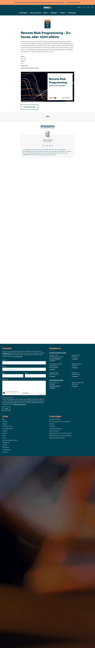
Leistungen (23, 13)
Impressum (5, 452)
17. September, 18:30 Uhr (73, 2)
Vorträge (4, 421)
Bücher (4, 437)
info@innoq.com (6, 353)
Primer (4, 435)
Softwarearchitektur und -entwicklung (59, 421)
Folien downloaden (29, 107)
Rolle (3, 373)
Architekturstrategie (54, 419)
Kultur (45, 13)
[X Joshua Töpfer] (43, 146)
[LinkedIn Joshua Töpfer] (47, 146)
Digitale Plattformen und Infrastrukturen (60, 433)
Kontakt (79, 7)
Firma (26, 373)
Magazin (54, 13)
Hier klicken (25, 393)
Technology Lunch (7, 426)
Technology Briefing (7, 428)
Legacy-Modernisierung (55, 428)
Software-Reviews (54, 430)
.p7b (17, 356)
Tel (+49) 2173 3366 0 (55, 358)
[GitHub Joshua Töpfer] (49, 146)
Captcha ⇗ (42, 394)
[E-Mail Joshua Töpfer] (52, 146)
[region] (47, 87)
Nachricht (8, 379)
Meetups (4, 433)
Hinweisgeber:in (6, 449)
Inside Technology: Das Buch (10, 440)
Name (7, 360)
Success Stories (35, 13)
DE (83, 7)
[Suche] (92, 7)
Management (6, 442)
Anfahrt (52, 360)
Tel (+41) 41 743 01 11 (54, 386)
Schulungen (72, 13)
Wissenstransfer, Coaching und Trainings (60, 435)
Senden (6, 408)
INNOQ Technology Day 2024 (30, 68)
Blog (3, 419)
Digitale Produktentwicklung (57, 437)
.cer (15, 356)
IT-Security (52, 426)
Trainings (4, 430)
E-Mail (7, 366)
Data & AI (51, 424)
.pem (20, 356)
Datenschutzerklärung (19, 404)
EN (88, 7)
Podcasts (4, 424)
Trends (62, 13)
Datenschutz (5, 447)
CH (86, 7)
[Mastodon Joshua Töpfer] (45, 146)
